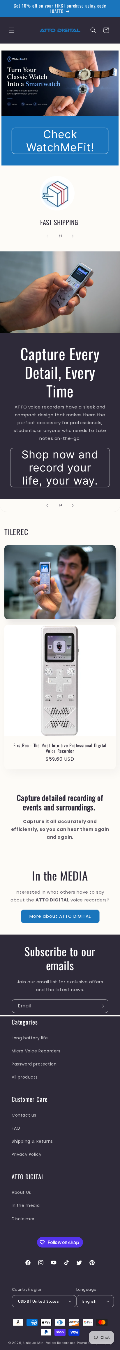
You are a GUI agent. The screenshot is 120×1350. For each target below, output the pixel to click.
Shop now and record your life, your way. (60, 467)
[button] (11, 30)
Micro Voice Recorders (36, 1051)
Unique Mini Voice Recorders (50, 1342)
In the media (26, 1205)
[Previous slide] (47, 505)
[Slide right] (72, 236)
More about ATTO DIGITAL (60, 916)
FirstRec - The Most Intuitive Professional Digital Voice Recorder (60, 748)
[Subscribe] (101, 1006)
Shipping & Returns (32, 1141)
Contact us (24, 1115)
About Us (21, 1192)
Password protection (34, 1064)
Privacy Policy (26, 1154)
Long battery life (30, 1038)
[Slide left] (47, 236)
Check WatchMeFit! (60, 141)
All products (25, 1077)
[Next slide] (72, 505)
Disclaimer (23, 1219)
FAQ (16, 1128)
